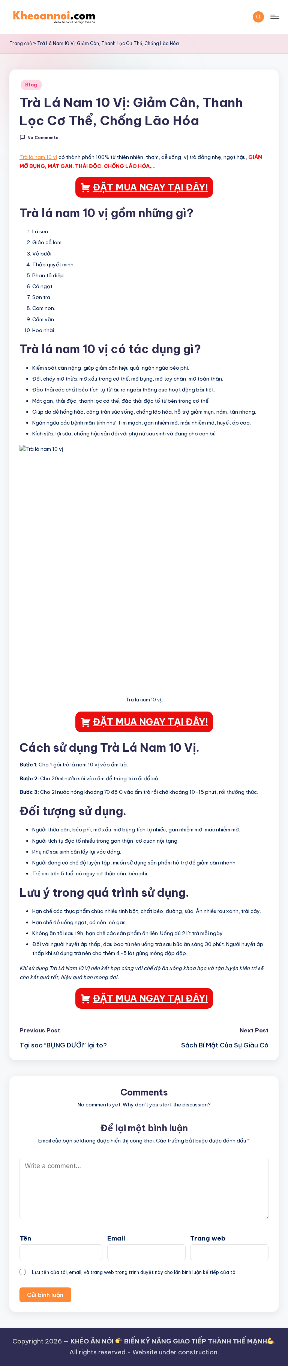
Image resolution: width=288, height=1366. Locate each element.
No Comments (42, 137)
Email (116, 1238)
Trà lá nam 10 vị (38, 157)
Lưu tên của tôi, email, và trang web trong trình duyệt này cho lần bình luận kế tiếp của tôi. (135, 1272)
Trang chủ (20, 43)
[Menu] (274, 17)
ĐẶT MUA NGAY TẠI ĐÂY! (150, 187)
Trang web (207, 1238)
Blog (31, 85)
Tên (25, 1238)
